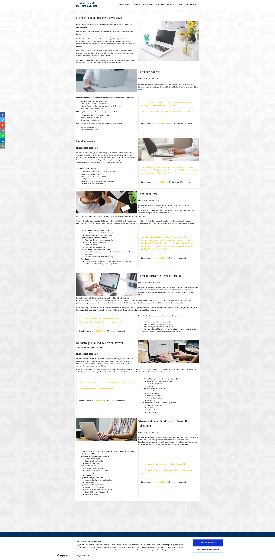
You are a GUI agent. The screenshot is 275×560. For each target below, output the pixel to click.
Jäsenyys (137, 5)
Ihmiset (179, 5)
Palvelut (170, 5)
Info (186, 5)
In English (193, 5)
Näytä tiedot (81, 556)
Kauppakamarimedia (124, 5)
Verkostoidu (148, 5)
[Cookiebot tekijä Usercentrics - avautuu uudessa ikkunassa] (62, 555)
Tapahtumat (160, 5)
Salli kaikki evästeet (208, 542)
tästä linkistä (161, 123)
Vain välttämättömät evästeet (208, 549)
